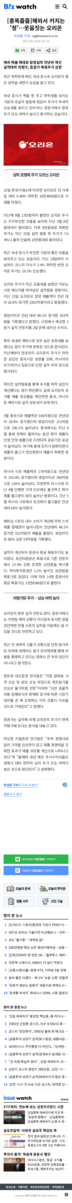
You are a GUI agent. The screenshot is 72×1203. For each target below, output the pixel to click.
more (64, 1099)
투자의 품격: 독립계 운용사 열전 (27, 1154)
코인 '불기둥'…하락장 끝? (26, 939)
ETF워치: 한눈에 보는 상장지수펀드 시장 (34, 1106)
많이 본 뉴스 (13, 915)
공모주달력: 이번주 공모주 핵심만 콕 (30, 1130)
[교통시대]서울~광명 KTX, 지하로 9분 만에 (37, 970)
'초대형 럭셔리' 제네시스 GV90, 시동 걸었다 (38, 992)
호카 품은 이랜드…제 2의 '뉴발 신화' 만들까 (38, 977)
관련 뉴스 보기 (13, 794)
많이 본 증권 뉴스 (15, 1007)
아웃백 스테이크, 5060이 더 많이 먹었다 (36, 962)
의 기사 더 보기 (21, 785)
